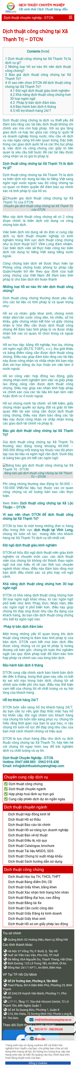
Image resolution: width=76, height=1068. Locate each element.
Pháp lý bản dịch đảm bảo (33, 103)
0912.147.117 (41, 1029)
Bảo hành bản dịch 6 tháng (33, 107)
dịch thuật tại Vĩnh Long (53, 530)
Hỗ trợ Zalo (40, 1039)
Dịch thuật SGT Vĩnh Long (34, 244)
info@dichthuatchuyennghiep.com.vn (53, 1020)
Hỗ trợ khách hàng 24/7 (30, 111)
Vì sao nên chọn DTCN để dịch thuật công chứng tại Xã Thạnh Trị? (38, 85)
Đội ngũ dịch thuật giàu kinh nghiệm (40, 91)
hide (45, 51)
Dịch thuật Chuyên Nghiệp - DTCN (28, 758)
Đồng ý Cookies (38, 1063)
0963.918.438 (56, 1029)
